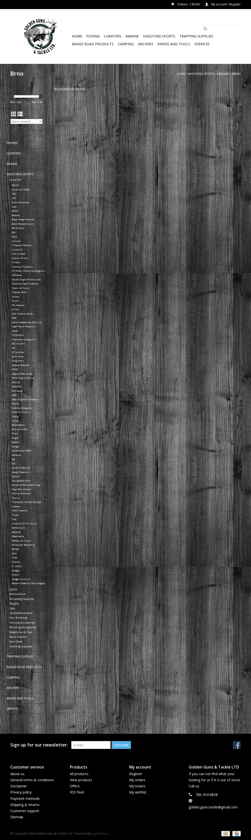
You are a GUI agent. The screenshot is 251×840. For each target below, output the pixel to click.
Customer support (24, 810)
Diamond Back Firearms (25, 283)
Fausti (15, 300)
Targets (13, 603)
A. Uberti (17, 566)
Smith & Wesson (21, 467)
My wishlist (138, 792)
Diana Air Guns (21, 288)
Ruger (15, 437)
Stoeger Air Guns (21, 579)
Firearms (223, 74)
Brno (236, 74)
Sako (14, 553)
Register (135, 773)
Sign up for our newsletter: (39, 744)
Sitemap (16, 817)
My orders (137, 780)
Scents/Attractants (21, 613)
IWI (13, 348)
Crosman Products (22, 266)
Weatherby (18, 536)
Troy (14, 519)
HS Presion (18, 335)
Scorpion (16, 455)
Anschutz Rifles (21, 189)
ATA (14, 198)
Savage (15, 446)
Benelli (16, 549)
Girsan (15, 309)
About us (17, 773)
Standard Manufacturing (26, 484)
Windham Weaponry (23, 544)
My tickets (137, 786)
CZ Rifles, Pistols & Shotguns (28, 270)
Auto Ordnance (20, 202)
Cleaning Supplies (20, 646)
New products (81, 780)
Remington (18, 424)
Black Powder (18, 637)
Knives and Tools (173, 44)
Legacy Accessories (22, 373)
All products (79, 773)
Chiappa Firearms (22, 245)
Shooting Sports (159, 36)
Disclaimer (18, 786)
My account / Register (226, 4)
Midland (16, 386)
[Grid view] (13, 114)
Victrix (15, 574)
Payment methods (25, 798)
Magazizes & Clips (20, 632)
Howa (15, 330)
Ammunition (17, 594)
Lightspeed (100, 833)
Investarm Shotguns (23, 339)
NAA (14, 395)
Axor (14, 206)
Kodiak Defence (20, 365)
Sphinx (16, 476)
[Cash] (225, 833)
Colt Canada (18, 253)
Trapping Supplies (196, 36)
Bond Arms (18, 228)
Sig (13, 459)
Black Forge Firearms (23, 219)
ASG (14, 193)
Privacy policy (21, 792)
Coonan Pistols (20, 258)
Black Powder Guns (23, 223)
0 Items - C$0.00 (188, 4)
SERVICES (202, 44)
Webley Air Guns (21, 540)
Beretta (16, 215)
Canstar (16, 241)
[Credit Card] (236, 833)
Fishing (93, 36)
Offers (75, 786)
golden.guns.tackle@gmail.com (213, 807)
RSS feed (77, 792)
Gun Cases (15, 641)
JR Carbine (18, 352)
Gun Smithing (18, 617)
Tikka (14, 557)
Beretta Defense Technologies (28, 583)
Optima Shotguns (22, 408)
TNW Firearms (20, 510)
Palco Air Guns (20, 412)
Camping (126, 44)
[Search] (205, 29)
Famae (15, 296)
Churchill (17, 249)
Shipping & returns (24, 804)
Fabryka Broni (19, 292)
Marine (132, 36)
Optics (13, 589)
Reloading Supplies (21, 599)
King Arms (18, 360)
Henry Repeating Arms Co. (27, 322)
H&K (14, 317)
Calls (12, 608)
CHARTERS (112, 36)
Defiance (17, 275)
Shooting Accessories (22, 627)
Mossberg (17, 390)
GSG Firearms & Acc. (23, 313)
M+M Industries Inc (23, 377)
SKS (13, 463)
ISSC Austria (18, 343)
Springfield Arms (21, 480)
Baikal (15, 211)
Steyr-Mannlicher (21, 489)
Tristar (15, 515)
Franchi (16, 562)
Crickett (16, 262)
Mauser (16, 382)
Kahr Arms (18, 356)
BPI (13, 232)
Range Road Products (93, 44)
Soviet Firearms (20, 472)
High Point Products (23, 326)
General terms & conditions (32, 780)
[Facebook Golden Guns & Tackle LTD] (237, 745)
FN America (18, 305)
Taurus (16, 497)
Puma (15, 420)
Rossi (15, 433)
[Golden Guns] (40, 36)
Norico (15, 403)
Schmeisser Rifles (21, 450)
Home (77, 36)
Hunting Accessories (22, 622)
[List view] (20, 114)
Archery (145, 44)
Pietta (15, 416)
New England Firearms (25, 399)
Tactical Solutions (21, 493)
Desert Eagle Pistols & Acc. (27, 279)
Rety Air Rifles (20, 429)
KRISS (15, 369)
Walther (16, 532)
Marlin (15, 185)
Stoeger (16, 570)
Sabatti (15, 442)
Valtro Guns (18, 527)
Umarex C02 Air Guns (24, 523)
